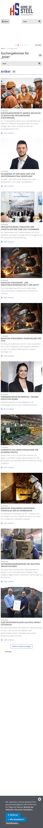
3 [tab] (20, 45)
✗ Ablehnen (13, 815)
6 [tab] (27, 45)
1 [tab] (16, 45)
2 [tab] (18, 45)
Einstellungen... (12, 823)
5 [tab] (25, 45)
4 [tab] (23, 45)
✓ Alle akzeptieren (16, 819)
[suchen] (39, 21)
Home (3, 48)
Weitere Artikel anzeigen (21, 646)
